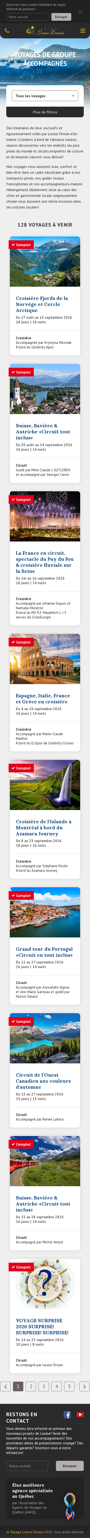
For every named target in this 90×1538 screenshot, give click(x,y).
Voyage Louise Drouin (27, 1532)
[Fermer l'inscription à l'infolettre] (80, 11)
